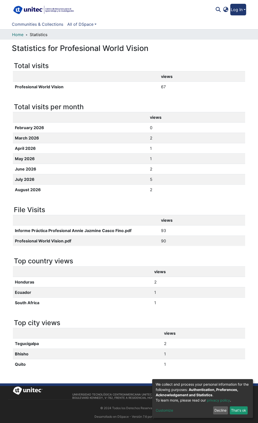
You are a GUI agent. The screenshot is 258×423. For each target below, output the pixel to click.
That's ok (238, 410)
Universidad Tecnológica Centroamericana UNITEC (112, 394)
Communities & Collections (37, 24)
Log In (237, 9)
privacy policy (218, 400)
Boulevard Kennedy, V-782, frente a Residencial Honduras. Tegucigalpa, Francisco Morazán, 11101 (148, 398)
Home (17, 34)
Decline (220, 410)
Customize (164, 410)
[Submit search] (218, 10)
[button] (226, 10)
